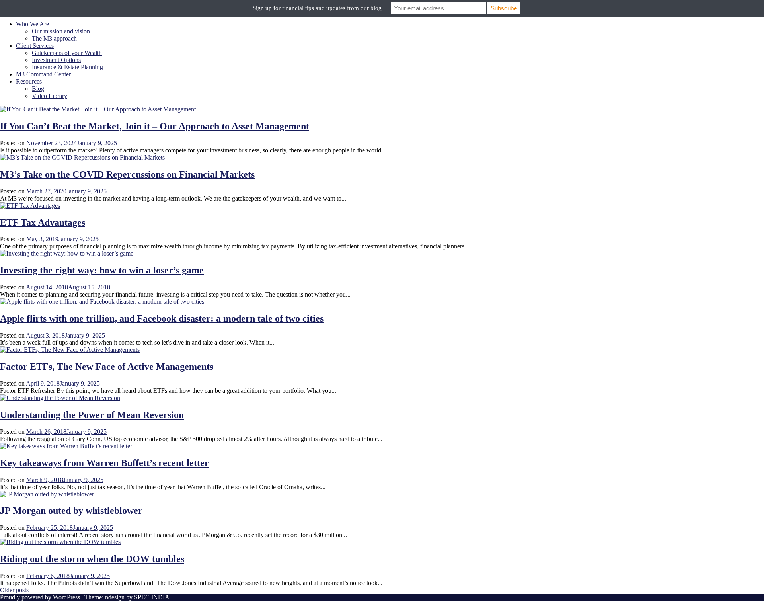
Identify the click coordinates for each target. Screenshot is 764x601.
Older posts (14, 590)
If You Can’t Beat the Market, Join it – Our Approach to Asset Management (154, 126)
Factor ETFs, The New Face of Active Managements (106, 366)
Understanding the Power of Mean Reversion (92, 415)
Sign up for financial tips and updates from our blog (317, 8)
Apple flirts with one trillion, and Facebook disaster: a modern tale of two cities (162, 318)
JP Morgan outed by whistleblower (71, 510)
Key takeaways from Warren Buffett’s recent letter (104, 463)
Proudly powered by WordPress (41, 597)
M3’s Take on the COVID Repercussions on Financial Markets (127, 174)
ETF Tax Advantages (42, 222)
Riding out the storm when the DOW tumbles (92, 559)
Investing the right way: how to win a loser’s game (102, 270)
